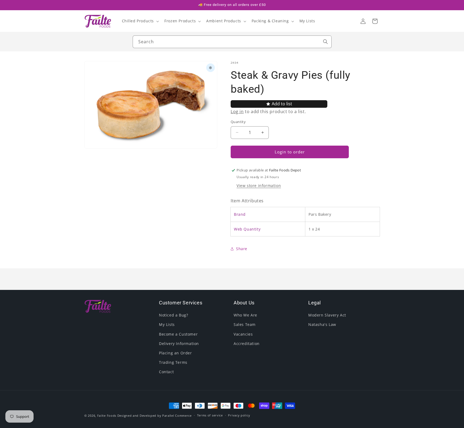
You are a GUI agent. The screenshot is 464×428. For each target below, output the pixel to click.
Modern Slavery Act (327, 315)
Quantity (238, 121)
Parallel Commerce (177, 415)
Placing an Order (175, 352)
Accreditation (247, 343)
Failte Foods (106, 415)
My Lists (167, 324)
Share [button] (241, 248)
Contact (166, 371)
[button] (140, 21)
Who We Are (245, 315)
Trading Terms (173, 362)
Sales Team (245, 324)
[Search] (325, 42)
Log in (237, 111)
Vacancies (243, 334)
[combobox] (232, 42)
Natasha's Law (322, 324)
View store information (259, 185)
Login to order (290, 151)
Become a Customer (178, 334)
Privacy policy (239, 415)
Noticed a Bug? (173, 315)
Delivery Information (179, 343)
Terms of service (210, 415)
